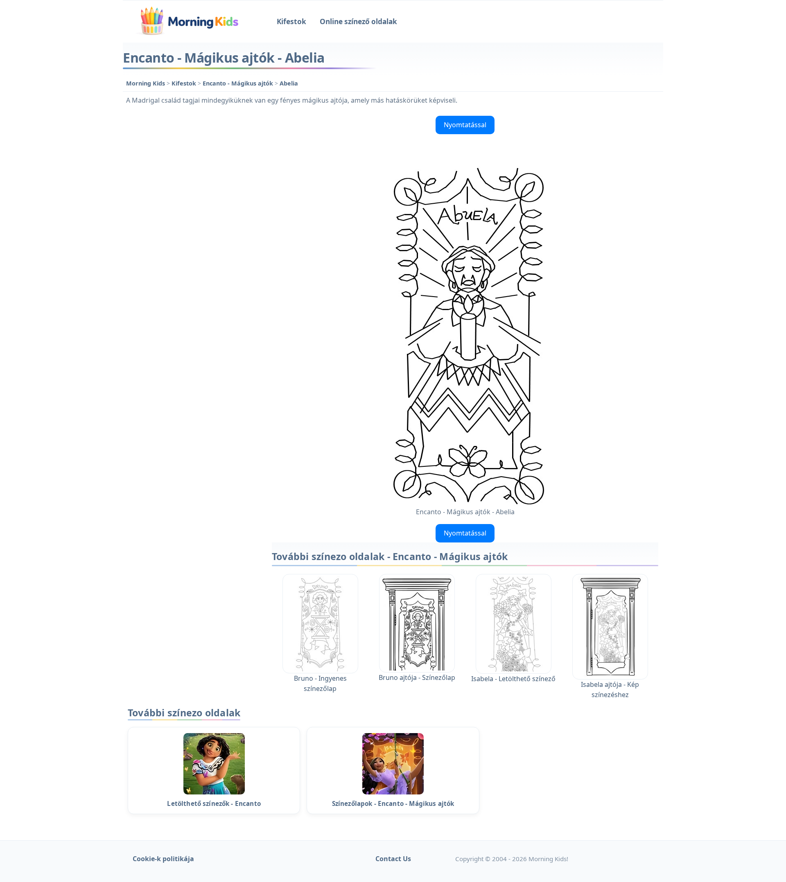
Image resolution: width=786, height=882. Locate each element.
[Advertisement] (193, 235)
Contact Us (393, 858)
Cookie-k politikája (163, 858)
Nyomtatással (465, 124)
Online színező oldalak (358, 21)
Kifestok (291, 21)
